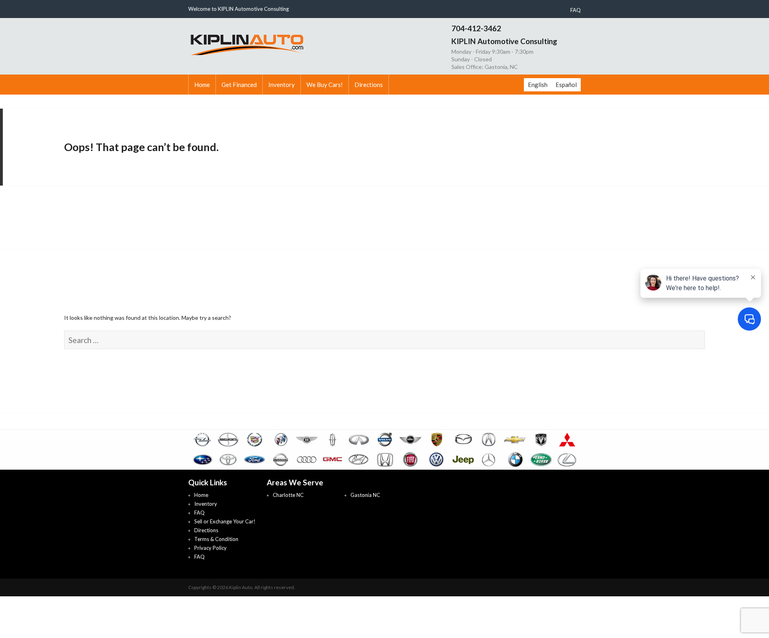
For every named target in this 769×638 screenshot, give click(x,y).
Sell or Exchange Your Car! (225, 521)
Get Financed (239, 84)
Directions (368, 84)
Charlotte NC (288, 495)
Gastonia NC (365, 495)
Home (202, 84)
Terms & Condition (216, 539)
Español (566, 84)
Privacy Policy (210, 548)
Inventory (281, 84)
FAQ (575, 10)
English (538, 84)
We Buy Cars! (324, 84)
